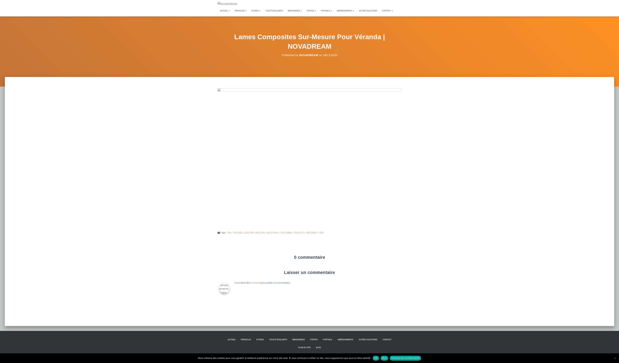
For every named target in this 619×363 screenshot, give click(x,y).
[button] (229, 11)
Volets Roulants (274, 11)
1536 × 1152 (278, 233)
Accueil (224, 11)
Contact (386, 11)
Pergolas (240, 11)
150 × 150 (232, 233)
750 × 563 (254, 233)
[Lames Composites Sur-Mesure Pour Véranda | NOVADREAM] (309, 157)
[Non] (615, 358)
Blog (318, 347)
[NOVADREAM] (227, 4)
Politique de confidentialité (405, 358)
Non (384, 358)
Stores (255, 11)
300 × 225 (243, 233)
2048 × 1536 (292, 233)
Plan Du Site (304, 347)
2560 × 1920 (317, 233)
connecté (255, 283)
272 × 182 (305, 233)
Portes (310, 11)
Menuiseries (294, 11)
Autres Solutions (368, 11)
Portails (325, 11)
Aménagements (345, 11)
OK (375, 358)
